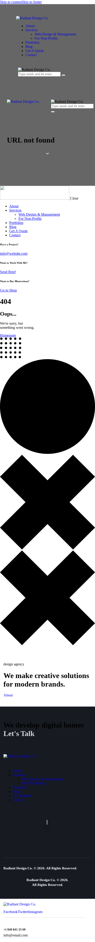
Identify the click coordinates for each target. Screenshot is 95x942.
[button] (47, 828)
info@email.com (15, 935)
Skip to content (11, 2)
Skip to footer (32, 2)
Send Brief (8, 272)
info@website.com (13, 253)
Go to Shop (8, 290)
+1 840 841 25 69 (14, 929)
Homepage (8, 335)
